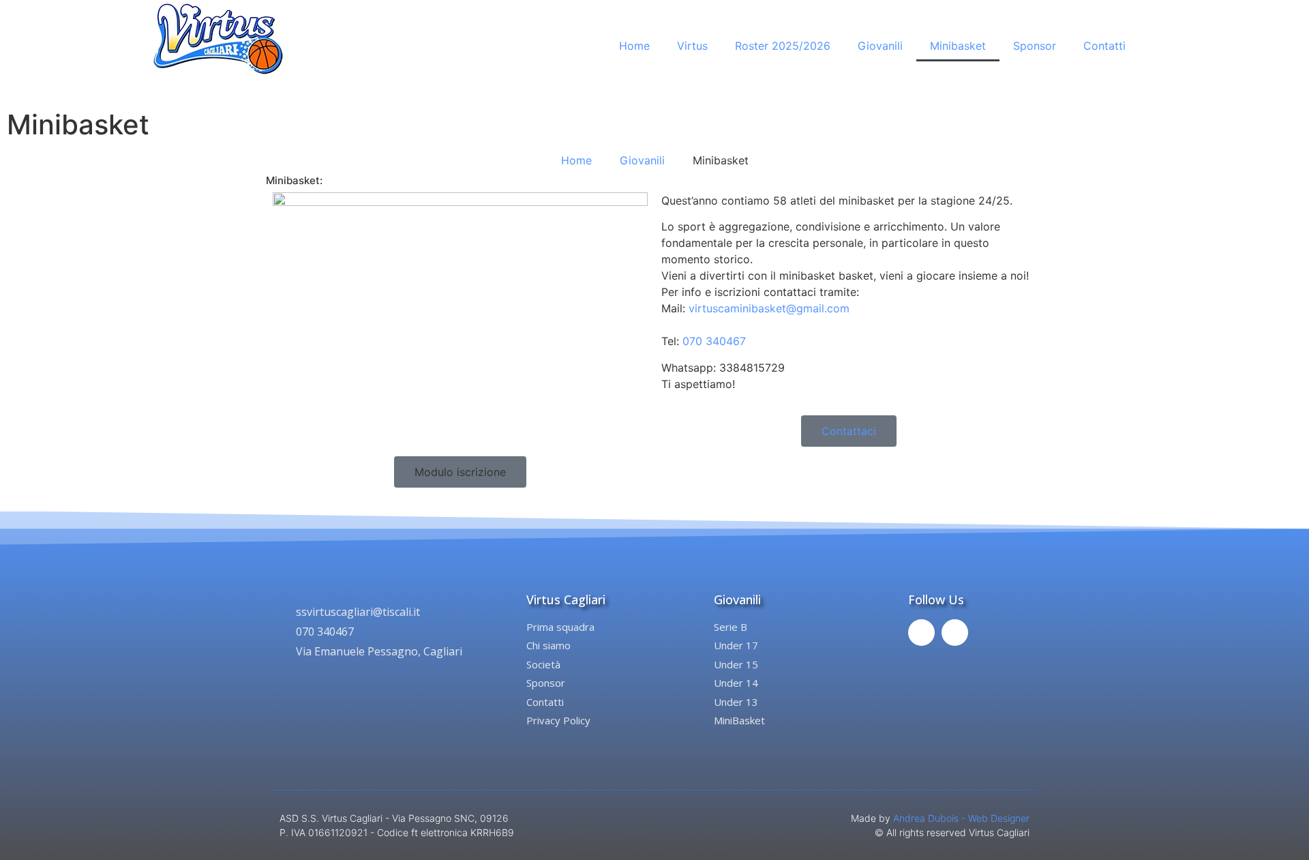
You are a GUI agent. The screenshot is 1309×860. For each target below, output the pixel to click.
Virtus (692, 46)
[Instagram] (955, 632)
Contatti (1104, 46)
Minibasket (958, 46)
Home (634, 46)
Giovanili (880, 46)
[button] (460, 472)
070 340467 (714, 341)
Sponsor (1034, 46)
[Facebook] (921, 632)
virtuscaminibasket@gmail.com (769, 308)
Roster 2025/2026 (782, 46)
